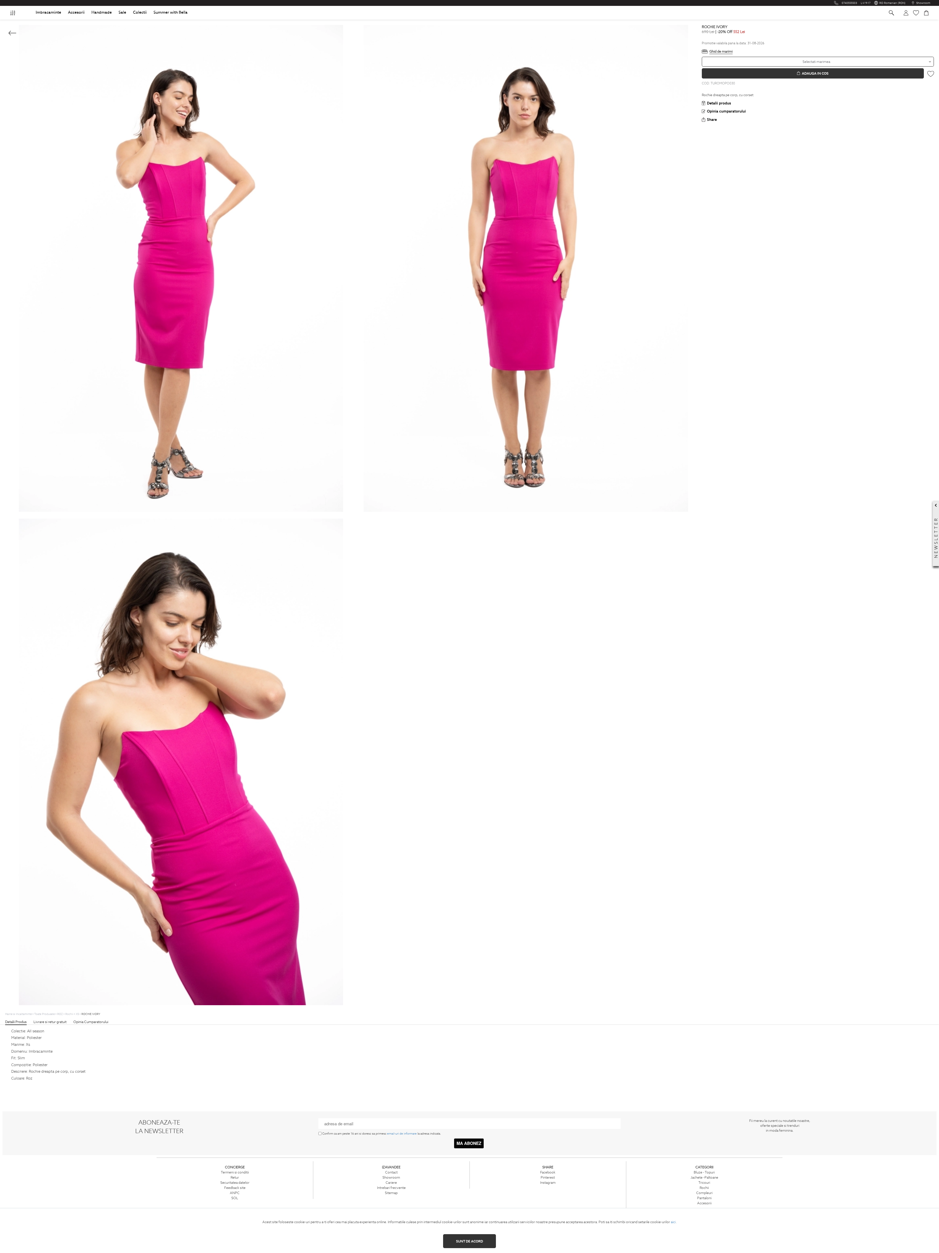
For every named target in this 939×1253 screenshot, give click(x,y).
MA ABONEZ (469, 1143)
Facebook (547, 1172)
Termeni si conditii (235, 1172)
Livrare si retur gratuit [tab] (50, 1022)
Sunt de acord (469, 1241)
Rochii (704, 1187)
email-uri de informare (402, 1133)
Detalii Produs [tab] (16, 1022)
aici (673, 1222)
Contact (391, 1172)
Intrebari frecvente (391, 1187)
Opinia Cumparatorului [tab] (90, 1022)
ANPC (235, 1193)
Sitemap (391, 1193)
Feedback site (235, 1187)
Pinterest (548, 1177)
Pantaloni (704, 1198)
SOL (234, 1198)
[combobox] (818, 62)
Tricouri (704, 1182)
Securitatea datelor (234, 1182)
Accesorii (704, 1203)
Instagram (548, 1182)
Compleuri (704, 1193)
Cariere (391, 1182)
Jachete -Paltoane (704, 1177)
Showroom (391, 1177)
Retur (235, 1177)
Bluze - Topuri (704, 1172)
